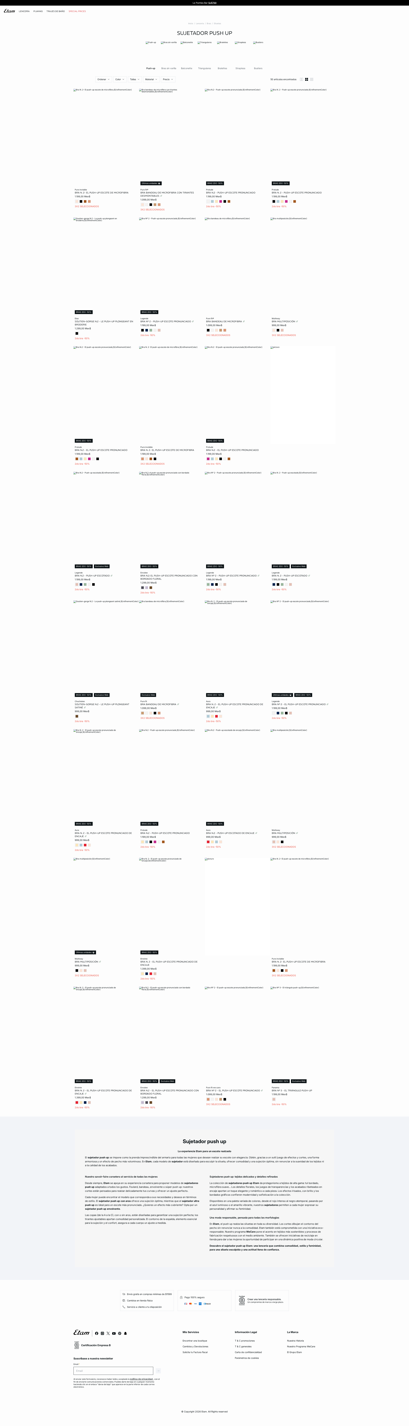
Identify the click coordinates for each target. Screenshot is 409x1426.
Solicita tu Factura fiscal (195, 1352)
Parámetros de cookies (247, 1358)
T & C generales (243, 1346)
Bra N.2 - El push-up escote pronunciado (101, 450)
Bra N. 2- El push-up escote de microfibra (101, 192)
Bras (209, 23)
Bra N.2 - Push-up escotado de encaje (230, 832)
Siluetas (217, 23)
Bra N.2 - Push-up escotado (92, 575)
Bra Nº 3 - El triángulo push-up (292, 1090)
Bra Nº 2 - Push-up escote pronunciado (166, 321)
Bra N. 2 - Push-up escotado (290, 575)
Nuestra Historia (295, 1340)
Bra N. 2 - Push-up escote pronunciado (297, 192)
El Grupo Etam (294, 1352)
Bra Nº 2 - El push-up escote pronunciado (299, 704)
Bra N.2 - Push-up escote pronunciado (230, 192)
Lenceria (200, 23)
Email (76, 1364)
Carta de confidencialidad (248, 1352)
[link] (77, 11)
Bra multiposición (284, 321)
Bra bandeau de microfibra (224, 321)
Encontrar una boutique (195, 1340)
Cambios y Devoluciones (195, 1346)
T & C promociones (245, 1340)
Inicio (190, 23)
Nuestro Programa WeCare (301, 1346)
